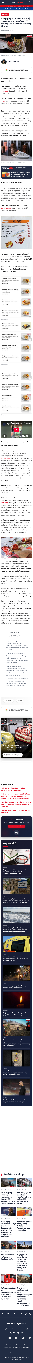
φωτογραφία (6, 208)
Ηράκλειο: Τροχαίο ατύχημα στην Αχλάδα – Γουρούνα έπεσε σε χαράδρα (20, 174)
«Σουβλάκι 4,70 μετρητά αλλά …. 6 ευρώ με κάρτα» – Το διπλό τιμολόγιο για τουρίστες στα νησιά (16, 804)
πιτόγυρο (4, 91)
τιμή (4, 101)
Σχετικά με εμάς (16, 1347)
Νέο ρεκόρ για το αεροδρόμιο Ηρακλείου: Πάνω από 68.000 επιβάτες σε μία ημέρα (24, 1198)
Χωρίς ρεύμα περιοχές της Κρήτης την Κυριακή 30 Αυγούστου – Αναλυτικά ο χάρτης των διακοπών (22, 1262)
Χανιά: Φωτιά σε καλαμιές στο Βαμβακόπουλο (7, 1257)
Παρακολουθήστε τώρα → (16, 826)
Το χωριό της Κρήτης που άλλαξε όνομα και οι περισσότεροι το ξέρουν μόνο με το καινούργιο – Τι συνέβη (16, 900)
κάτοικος (4, 503)
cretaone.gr (5, 458)
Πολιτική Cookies (9, 1344)
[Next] (28, 738)
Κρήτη (4, 1314)
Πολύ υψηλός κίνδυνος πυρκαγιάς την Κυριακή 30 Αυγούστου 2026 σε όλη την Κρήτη (8, 1198)
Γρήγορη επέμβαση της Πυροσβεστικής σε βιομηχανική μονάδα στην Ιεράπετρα (8, 1293)
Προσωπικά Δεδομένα (22, 1344)
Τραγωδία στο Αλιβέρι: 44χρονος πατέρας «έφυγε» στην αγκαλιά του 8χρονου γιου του (15, 958)
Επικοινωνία (26, 1347)
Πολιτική (16, 1314)
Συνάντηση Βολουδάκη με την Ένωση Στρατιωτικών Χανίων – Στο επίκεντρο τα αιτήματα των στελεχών (8, 1229)
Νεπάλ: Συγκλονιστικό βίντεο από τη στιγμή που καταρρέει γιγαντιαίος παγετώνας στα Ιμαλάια (15, 1072)
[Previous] (5, 738)
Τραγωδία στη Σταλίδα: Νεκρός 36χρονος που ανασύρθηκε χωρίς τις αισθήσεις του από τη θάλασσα (15, 929)
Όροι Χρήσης (7, 1347)
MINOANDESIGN (16, 1359)
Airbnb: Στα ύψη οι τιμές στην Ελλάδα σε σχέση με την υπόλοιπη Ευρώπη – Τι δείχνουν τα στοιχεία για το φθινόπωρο (15, 796)
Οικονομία (24, 1314)
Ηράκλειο (5, 14)
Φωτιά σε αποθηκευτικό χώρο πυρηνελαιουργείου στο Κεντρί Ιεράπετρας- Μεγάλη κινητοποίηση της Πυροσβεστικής (24, 1296)
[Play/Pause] (16, 738)
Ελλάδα (9, 1314)
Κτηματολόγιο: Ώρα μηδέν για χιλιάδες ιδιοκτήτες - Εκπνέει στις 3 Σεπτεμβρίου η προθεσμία (16, 871)
